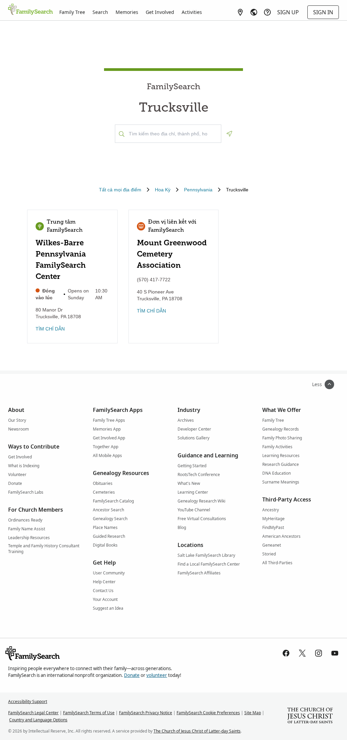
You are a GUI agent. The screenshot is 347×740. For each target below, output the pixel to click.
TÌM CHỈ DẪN (50, 328)
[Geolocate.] (229, 133)
